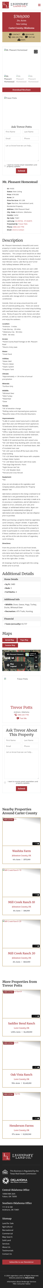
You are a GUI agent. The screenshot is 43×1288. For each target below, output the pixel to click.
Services (5, 1244)
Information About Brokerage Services (21, 1282)
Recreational (7, 1230)
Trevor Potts (23, 224)
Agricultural (7, 1227)
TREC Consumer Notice (21, 1284)
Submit (21, 171)
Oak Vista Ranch (21, 1074)
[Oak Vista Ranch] (21, 1055)
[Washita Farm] (21, 832)
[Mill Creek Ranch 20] (21, 934)
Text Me (23, 718)
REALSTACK (29, 1278)
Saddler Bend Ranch (21, 1023)
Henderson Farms (22, 1125)
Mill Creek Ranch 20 (21, 953)
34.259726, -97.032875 (23, 221)
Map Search (7, 1237)
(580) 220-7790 (18, 227)
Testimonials (7, 1250)
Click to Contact (18, 230)
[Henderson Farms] (21, 1106)
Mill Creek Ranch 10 (21, 902)
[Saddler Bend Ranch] (21, 1004)
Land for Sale (8, 1223)
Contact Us (7, 1254)
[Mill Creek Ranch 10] (21, 883)
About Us (6, 1247)
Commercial (7, 1233)
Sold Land (6, 1240)
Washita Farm (21, 851)
